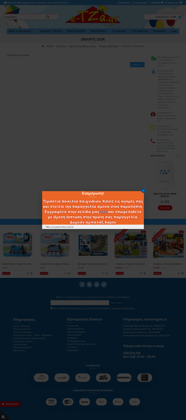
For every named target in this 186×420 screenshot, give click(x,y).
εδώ (103, 211)
